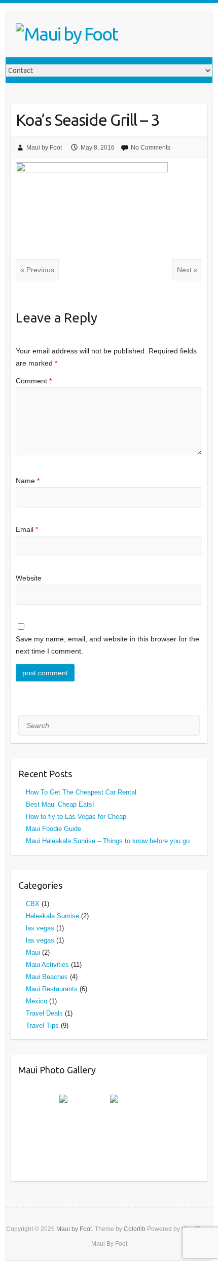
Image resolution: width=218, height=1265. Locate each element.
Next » (187, 270)
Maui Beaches (47, 977)
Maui (33, 952)
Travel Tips (42, 1025)
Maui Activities (47, 964)
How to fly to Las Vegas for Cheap (76, 816)
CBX (33, 904)
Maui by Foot (44, 147)
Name (28, 481)
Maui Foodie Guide (53, 829)
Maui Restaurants (52, 989)
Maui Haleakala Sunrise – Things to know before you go (108, 841)
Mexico (36, 1001)
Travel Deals (44, 1013)
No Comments (150, 147)
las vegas (40, 928)
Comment (34, 381)
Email (27, 529)
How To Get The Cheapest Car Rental (81, 792)
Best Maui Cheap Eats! (60, 804)
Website (29, 578)
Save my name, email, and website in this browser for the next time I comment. (107, 645)
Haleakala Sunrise (52, 916)
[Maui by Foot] (67, 34)
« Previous (37, 270)
